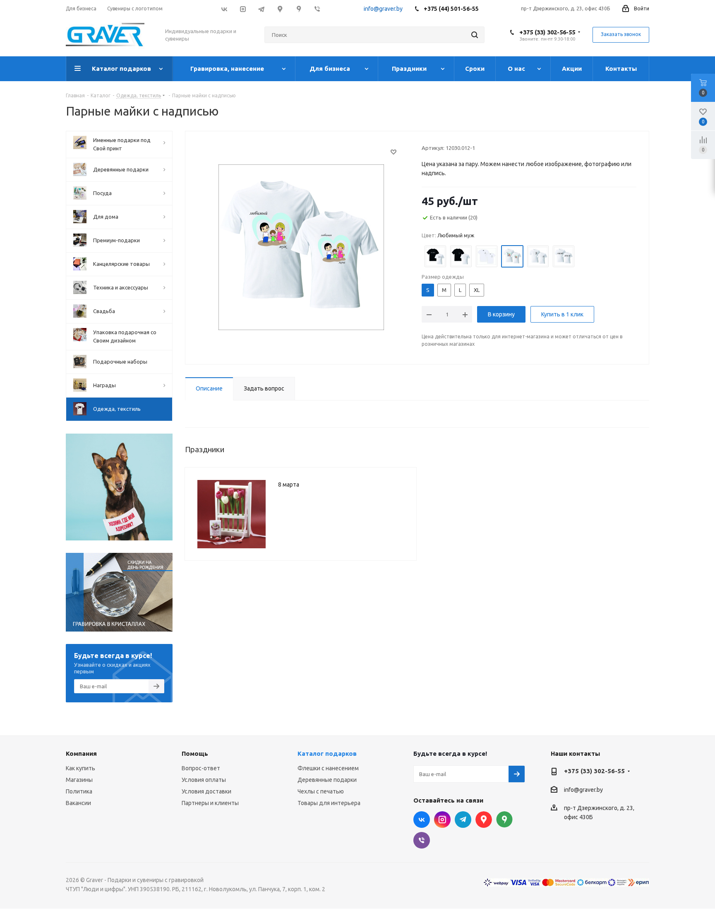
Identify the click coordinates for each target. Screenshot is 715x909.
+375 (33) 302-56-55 (547, 32)
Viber (317, 9)
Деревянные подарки (327, 779)
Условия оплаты (204, 779)
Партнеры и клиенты (210, 803)
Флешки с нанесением (328, 768)
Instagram (242, 9)
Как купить (80, 768)
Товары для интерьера (329, 803)
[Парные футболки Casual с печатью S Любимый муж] (301, 247)
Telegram (261, 9)
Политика (79, 791)
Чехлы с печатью (321, 791)
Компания (81, 753)
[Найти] (475, 35)
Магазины (79, 779)
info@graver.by (383, 8)
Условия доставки (206, 791)
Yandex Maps (504, 819)
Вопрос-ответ (201, 768)
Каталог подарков (327, 753)
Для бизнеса (81, 8)
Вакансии (78, 803)
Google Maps (280, 9)
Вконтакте (224, 9)
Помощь (195, 753)
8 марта (288, 484)
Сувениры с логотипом (135, 8)
